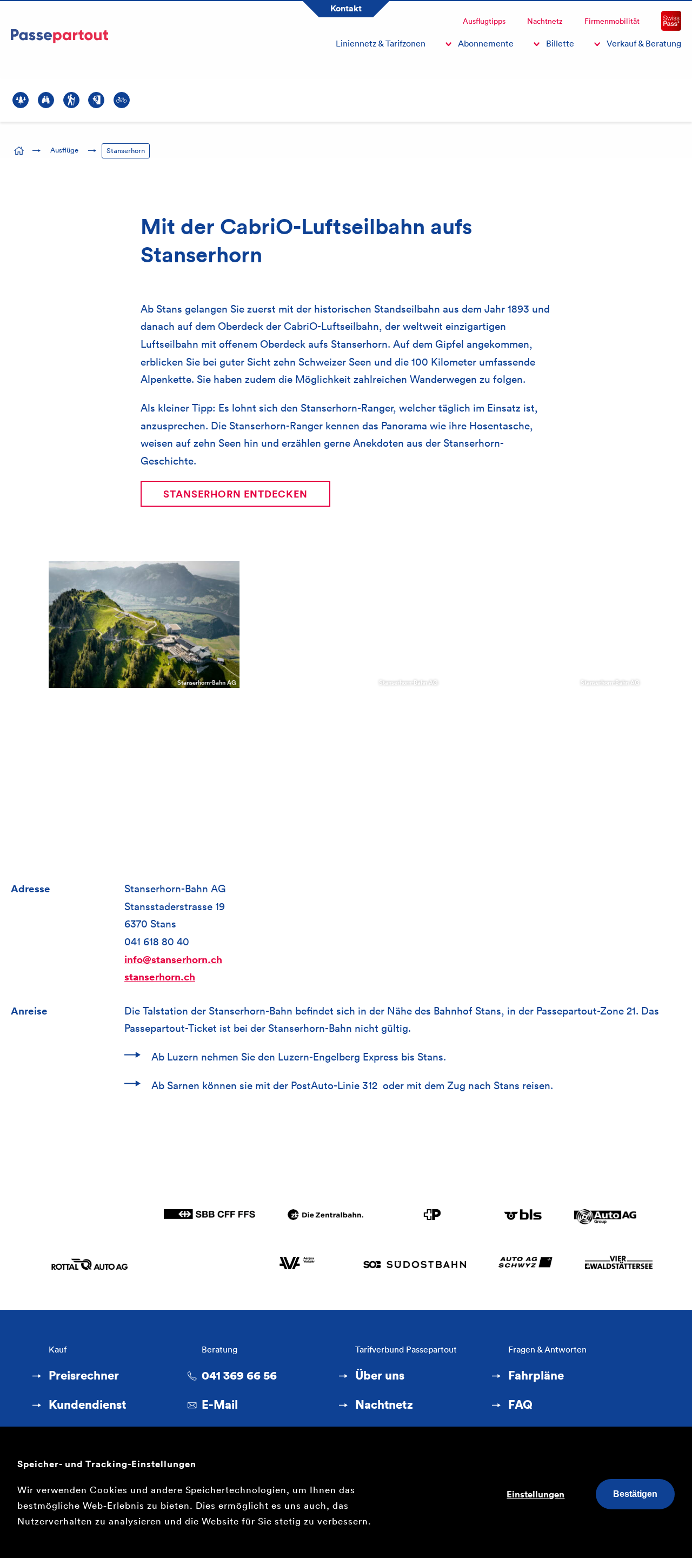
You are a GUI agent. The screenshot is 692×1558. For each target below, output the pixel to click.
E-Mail (220, 1404)
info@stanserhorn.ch (173, 959)
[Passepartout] (59, 47)
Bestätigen (635, 1494)
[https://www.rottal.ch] (90, 1264)
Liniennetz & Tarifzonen (380, 43)
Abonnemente (486, 43)
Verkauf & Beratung (644, 43)
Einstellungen (535, 1494)
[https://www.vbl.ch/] (93, 1217)
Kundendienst (87, 1404)
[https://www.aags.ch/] (525, 1264)
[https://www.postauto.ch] (434, 1217)
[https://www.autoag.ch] (605, 1217)
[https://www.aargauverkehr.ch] (297, 1264)
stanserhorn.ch (159, 977)
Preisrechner (84, 1375)
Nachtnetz (545, 21)
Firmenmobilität (612, 21)
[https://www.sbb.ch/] (210, 1217)
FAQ (520, 1404)
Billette (560, 43)
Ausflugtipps (484, 21)
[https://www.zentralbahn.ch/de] (325, 1217)
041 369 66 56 (239, 1375)
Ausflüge (64, 150)
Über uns (379, 1375)
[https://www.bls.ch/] (523, 1217)
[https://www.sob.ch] (414, 1264)
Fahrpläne (536, 1375)
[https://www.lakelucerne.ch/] (619, 1264)
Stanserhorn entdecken (235, 493)
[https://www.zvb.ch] (202, 1264)
